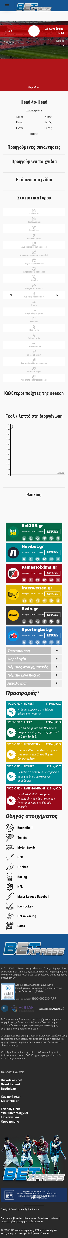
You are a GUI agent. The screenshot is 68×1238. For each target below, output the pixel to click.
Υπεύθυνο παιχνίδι (14, 1113)
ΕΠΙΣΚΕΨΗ (52, 531)
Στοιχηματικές (25, 1221)
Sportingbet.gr (37, 629)
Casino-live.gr (11, 1096)
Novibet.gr (33, 546)
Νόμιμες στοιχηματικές (28, 667)
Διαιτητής (10, 42)
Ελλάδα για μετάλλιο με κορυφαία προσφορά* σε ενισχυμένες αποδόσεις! (38, 776)
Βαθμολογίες (8, 1221)
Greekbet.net (10, 1084)
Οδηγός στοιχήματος (32, 816)
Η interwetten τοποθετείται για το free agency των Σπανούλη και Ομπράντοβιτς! (38, 754)
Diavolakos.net (11, 1080)
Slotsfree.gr (10, 1101)
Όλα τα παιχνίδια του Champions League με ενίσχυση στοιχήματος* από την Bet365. (38, 732)
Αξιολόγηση (18, 683)
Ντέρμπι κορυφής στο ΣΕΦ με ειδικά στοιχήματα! (35, 711)
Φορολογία (17, 659)
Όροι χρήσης (10, 1121)
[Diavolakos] (34, 949)
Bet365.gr (32, 525)
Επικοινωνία (10, 1117)
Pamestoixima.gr (39, 567)
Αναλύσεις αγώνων (48, 1218)
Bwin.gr (30, 608)
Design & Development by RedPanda (20, 1209)
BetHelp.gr (8, 1088)
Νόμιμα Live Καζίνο (24, 675)
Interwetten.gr (37, 588)
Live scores (30, 1218)
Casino (38, 1221)
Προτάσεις (7, 1218)
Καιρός (60, 40)
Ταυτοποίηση (19, 651)
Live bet (18, 1218)
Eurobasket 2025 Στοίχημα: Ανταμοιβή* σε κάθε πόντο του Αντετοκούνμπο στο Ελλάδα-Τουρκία (36, 800)
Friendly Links (11, 1109)
